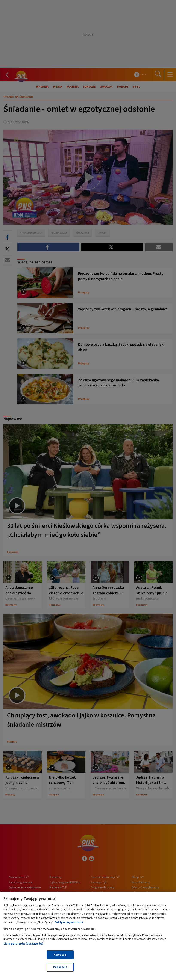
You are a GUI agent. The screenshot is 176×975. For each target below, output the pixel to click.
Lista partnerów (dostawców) (23, 943)
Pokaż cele (60, 967)
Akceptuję (60, 955)
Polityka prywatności (69, 922)
